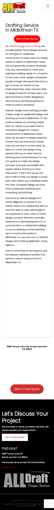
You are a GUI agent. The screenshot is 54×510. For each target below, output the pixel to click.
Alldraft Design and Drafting (24, 46)
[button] (47, 6)
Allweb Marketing (33, 500)
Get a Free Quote (27, 39)
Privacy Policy (8, 467)
